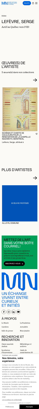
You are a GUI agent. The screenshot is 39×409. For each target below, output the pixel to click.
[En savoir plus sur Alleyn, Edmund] (20, 203)
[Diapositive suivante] (35, 80)
